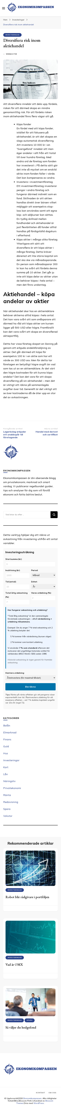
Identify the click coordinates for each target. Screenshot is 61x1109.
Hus (5, 753)
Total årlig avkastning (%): (16, 595)
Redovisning (10, 802)
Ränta (7, 795)
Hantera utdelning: (14, 673)
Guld (6, 746)
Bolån (6, 725)
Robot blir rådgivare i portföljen (27, 897)
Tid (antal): (10, 581)
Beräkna (30, 686)
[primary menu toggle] (3, 8)
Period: (34, 570)
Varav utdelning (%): (41, 593)
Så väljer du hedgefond (21, 1027)
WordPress (38, 1103)
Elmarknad (9, 732)
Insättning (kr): (12, 570)
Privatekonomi (12, 788)
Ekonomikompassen (32, 1098)
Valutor (7, 816)
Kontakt (40, 1093)
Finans (7, 739)
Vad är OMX (14, 964)
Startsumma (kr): (13, 559)
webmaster (11, 54)
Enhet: (34, 581)
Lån (5, 774)
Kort (5, 767)
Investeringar (12, 35)
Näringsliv (9, 781)
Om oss (52, 1093)
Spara (6, 809)
